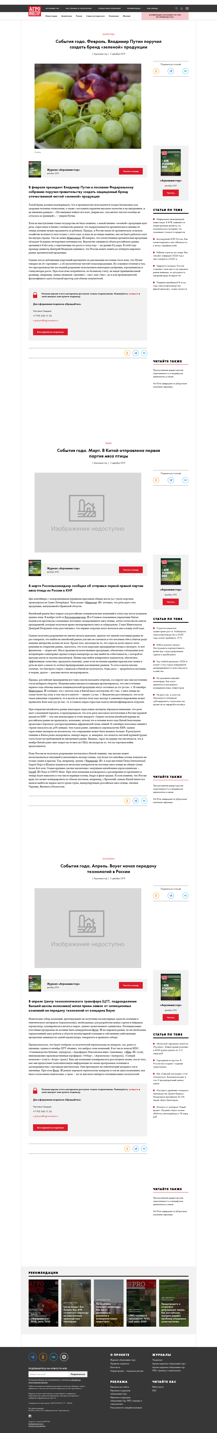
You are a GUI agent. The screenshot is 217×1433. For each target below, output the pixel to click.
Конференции (133, 8)
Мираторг (91, 602)
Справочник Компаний (109, 8)
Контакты (115, 1367)
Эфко (128, 1051)
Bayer (95, 1029)
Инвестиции (51, 16)
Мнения (126, 16)
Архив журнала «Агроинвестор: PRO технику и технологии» (168, 1369)
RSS (154, 1390)
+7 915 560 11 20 (42, 315)
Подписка (157, 1359)
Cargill (32, 771)
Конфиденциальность (36, 1424)
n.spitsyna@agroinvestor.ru (45, 320)
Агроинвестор (52, 8)
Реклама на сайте (119, 1386)
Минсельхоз (74, 237)
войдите (133, 293)
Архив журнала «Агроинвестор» (169, 1363)
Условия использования (36, 1426)
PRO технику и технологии (79, 8)
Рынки (79, 16)
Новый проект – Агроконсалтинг (126, 1370)
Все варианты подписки (50, 331)
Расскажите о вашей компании (126, 1407)
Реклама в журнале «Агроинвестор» (120, 1392)
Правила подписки (119, 1363)
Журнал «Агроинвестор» (123, 1359)
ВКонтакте (157, 1386)
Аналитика (66, 16)
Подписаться (78, 1374)
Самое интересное (95, 16)
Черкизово (91, 760)
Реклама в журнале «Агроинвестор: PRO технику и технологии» (126, 1400)
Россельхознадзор (75, 617)
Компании (114, 16)
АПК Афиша (152, 8)
